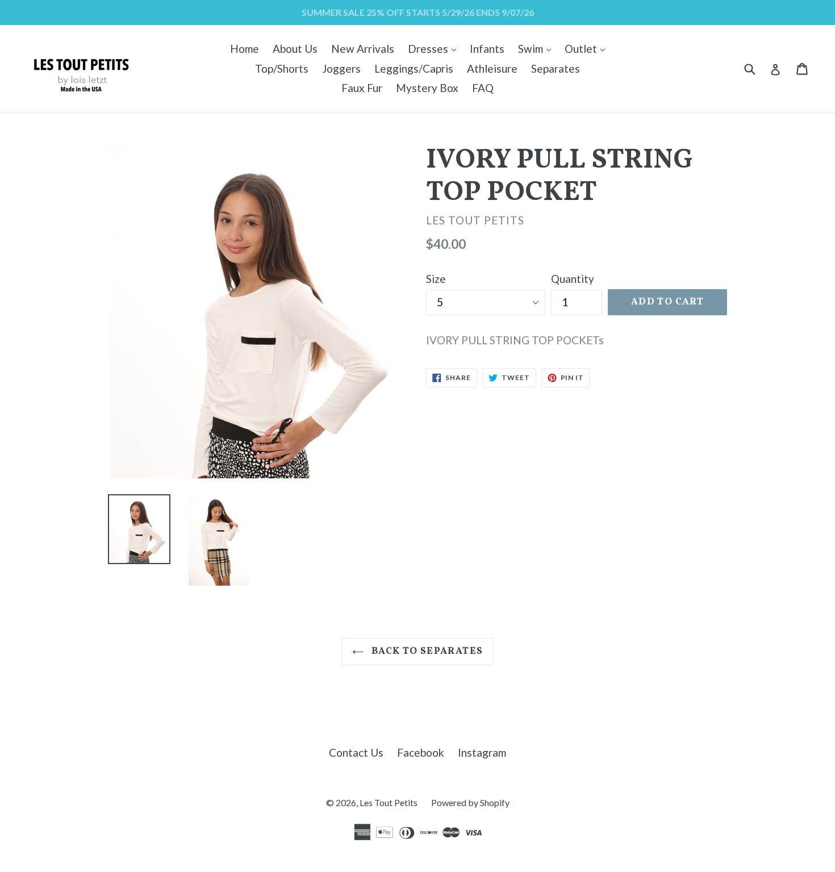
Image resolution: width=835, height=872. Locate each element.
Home (244, 48)
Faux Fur (361, 87)
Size (436, 278)
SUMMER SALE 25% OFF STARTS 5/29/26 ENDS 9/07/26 (418, 12)
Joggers (341, 68)
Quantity (572, 278)
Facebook (420, 752)
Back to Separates (426, 651)
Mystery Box (427, 87)
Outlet (588, 48)
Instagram (482, 752)
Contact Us (356, 752)
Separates (555, 68)
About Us (295, 48)
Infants (487, 48)
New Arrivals (362, 48)
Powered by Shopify (470, 802)
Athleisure (492, 68)
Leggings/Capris (413, 68)
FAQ (483, 87)
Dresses (435, 48)
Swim (537, 48)
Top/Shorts (281, 68)
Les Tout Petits (389, 802)
